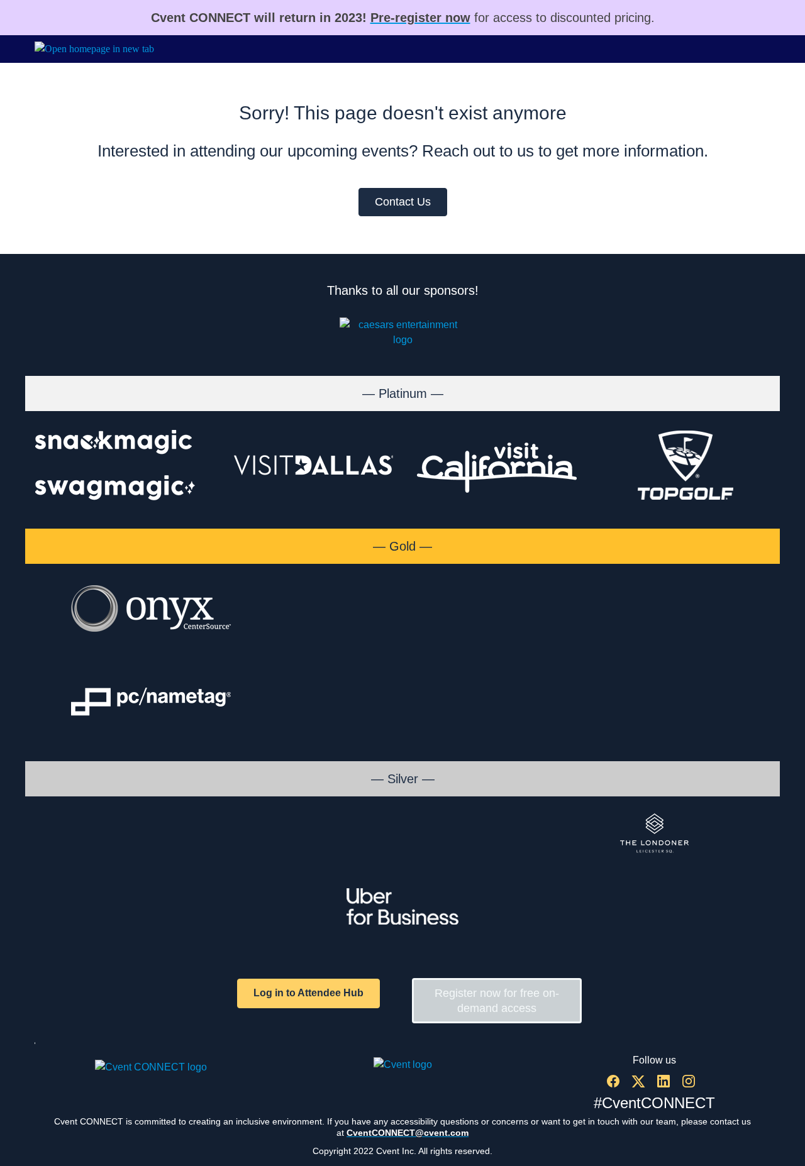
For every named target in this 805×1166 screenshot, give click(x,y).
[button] (616, 1085)
